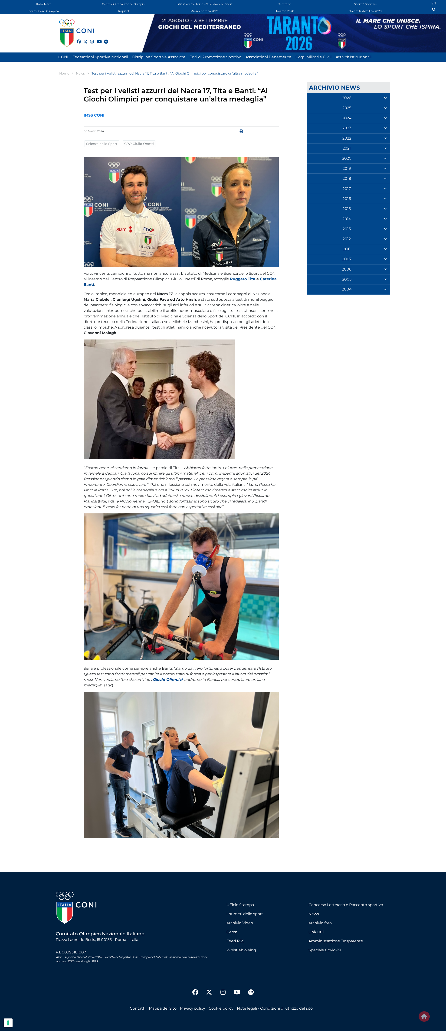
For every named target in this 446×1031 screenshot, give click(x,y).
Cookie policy (221, 1008)
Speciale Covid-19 (324, 950)
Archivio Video (239, 923)
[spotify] (104, 39)
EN (433, 3)
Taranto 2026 (285, 11)
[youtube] (97, 39)
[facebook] (76, 39)
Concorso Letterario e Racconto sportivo (345, 905)
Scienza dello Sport (101, 144)
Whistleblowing (241, 950)
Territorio (285, 4)
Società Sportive (365, 4)
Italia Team (43, 4)
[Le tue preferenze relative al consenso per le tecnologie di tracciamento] (8, 1022)
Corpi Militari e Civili (313, 57)
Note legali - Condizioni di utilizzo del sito (275, 1008)
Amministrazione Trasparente (335, 941)
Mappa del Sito (163, 1008)
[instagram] (90, 39)
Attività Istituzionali (353, 57)
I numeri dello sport (244, 914)
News (313, 914)
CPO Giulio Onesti (139, 144)
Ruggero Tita (242, 279)
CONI (63, 57)
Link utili (316, 932)
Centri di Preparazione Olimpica (124, 4)
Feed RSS (235, 941)
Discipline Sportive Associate (158, 57)
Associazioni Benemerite (268, 57)
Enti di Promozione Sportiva (215, 57)
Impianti (124, 11)
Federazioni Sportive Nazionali (100, 57)
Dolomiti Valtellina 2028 (365, 11)
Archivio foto (320, 923)
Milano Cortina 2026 (204, 11)
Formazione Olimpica (44, 11)
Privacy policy (192, 1008)
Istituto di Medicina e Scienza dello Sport (205, 4)
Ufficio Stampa (240, 905)
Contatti (137, 1008)
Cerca (231, 932)
